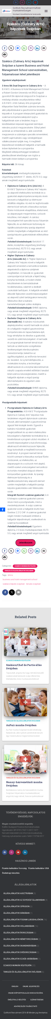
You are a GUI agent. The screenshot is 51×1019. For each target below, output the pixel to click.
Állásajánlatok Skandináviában (19, 946)
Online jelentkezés (31, 986)
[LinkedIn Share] (37, 48)
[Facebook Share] (4, 48)
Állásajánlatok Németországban (20, 939)
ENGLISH (15, 986)
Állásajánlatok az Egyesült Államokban (24, 900)
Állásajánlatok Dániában (16, 913)
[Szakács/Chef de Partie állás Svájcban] (25, 642)
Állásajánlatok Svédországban (19, 952)
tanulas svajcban (33, 584)
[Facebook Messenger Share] (17, 48)
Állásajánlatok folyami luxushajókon (23, 920)
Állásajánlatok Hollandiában (18, 926)
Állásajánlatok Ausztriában (18, 893)
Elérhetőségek (36, 1000)
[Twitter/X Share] (11, 48)
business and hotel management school (20, 579)
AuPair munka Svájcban (21, 725)
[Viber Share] (30, 48)
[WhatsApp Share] (24, 48)
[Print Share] (4, 54)
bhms (10, 575)
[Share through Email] (43, 48)
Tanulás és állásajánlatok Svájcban (19, 570)
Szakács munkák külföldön (25, 566)
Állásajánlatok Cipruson (16, 906)
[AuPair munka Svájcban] (25, 702)
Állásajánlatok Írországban (18, 933)
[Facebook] (2, 510)
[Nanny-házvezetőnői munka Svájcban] (25, 759)
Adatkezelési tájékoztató (25, 1006)
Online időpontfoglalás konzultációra (25, 993)
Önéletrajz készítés (17, 1000)
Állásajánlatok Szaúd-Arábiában (20, 959)
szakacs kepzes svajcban (14, 584)
